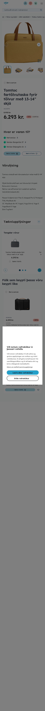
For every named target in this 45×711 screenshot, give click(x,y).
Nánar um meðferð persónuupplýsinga (20, 367)
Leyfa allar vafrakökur (23, 373)
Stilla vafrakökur (21, 378)
